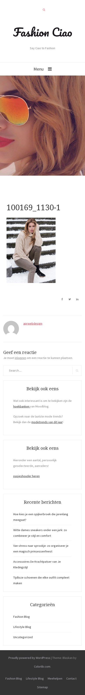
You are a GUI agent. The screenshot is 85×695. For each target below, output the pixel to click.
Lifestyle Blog (22, 627)
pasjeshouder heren (26, 476)
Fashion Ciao (42, 32)
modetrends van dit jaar (47, 422)
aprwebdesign (32, 323)
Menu (39, 69)
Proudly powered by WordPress (29, 658)
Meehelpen (55, 678)
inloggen (20, 358)
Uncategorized (23, 637)
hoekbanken (21, 406)
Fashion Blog (21, 617)
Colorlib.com (42, 666)
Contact (71, 678)
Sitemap (42, 687)
